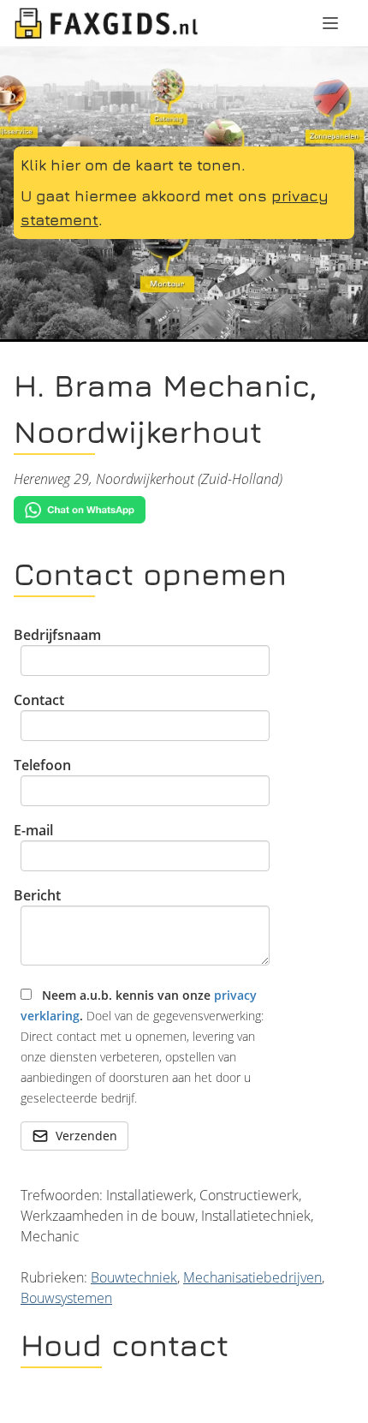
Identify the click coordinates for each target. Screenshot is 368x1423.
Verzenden (86, 1135)
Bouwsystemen (66, 1297)
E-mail (33, 830)
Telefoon (42, 765)
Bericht (37, 895)
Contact (39, 700)
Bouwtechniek (134, 1277)
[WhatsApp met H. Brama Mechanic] (184, 510)
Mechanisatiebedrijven (252, 1277)
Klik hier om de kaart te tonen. (133, 165)
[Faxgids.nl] (106, 23)
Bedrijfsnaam (57, 634)
